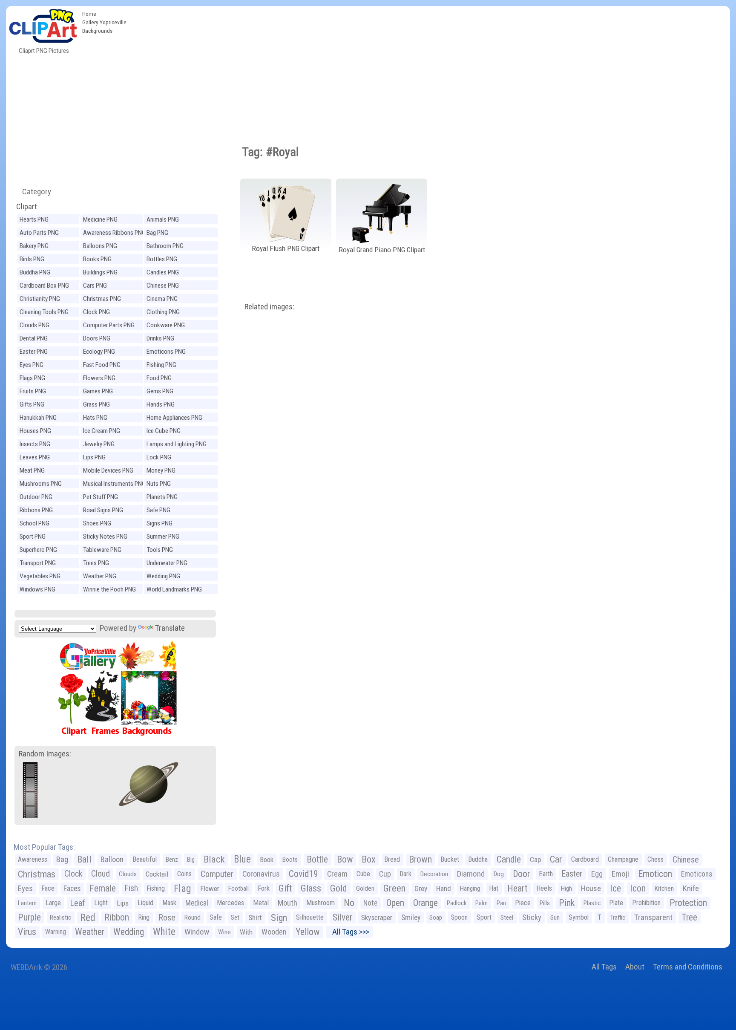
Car (556, 859)
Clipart (26, 206)
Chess (655, 859)
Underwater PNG (167, 563)
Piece (523, 903)
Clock (73, 874)
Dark (405, 874)
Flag (182, 888)
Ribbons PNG (36, 510)
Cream (337, 873)
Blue (242, 859)
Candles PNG (163, 272)
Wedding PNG (163, 576)
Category (33, 191)
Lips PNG (94, 457)
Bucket (450, 859)
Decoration (434, 874)
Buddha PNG (35, 272)
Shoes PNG (97, 523)
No (349, 902)
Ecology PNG (99, 351)
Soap (435, 917)
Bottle (317, 859)
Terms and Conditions (687, 967)
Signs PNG (159, 523)
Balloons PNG (100, 246)
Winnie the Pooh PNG (109, 589)
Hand (443, 888)
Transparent (653, 917)
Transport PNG (38, 563)
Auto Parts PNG (39, 233)
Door (521, 873)
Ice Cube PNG (164, 431)
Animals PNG (163, 219)
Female (102, 888)
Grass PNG (96, 404)
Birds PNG (32, 259)
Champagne (623, 859)
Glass (311, 888)
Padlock (456, 903)
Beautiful (144, 859)
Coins (184, 874)
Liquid (145, 903)
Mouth (287, 902)
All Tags (604, 967)
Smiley (410, 917)
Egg (597, 874)
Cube (363, 874)
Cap (535, 859)
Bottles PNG (162, 259)
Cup (385, 873)
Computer (217, 874)
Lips (123, 903)
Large (53, 903)
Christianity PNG (40, 299)
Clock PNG (96, 312)
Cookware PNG (166, 325)
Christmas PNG (102, 299)
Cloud (100, 874)
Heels (544, 888)
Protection (688, 902)
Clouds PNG (34, 325)
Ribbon (116, 917)
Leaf (77, 903)
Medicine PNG (100, 219)
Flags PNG (32, 378)
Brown (420, 859)
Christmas (36, 874)
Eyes (25, 888)
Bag (62, 859)
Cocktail (157, 874)
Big (191, 859)
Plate (616, 903)
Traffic (617, 917)
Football (238, 888)
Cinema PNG (162, 299)
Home (89, 13)
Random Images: (45, 754)
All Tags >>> (349, 932)
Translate (170, 628)
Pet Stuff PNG (100, 497)
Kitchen (664, 888)
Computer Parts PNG (109, 325)
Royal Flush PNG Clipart (285, 248)
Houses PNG (35, 431)
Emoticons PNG (166, 351)
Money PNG (161, 470)
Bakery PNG (34, 246)
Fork (264, 888)
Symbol (579, 917)
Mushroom (320, 903)
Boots (290, 859)
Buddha (478, 859)
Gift (285, 888)
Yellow (308, 931)
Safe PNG (158, 510)
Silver (342, 917)
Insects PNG (35, 444)
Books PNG (97, 259)
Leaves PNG (35, 457)
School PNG (34, 523)
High (566, 888)
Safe (216, 917)
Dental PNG (34, 338)
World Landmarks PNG (174, 589)
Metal (261, 903)
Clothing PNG (163, 312)
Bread (392, 859)
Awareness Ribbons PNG (114, 233)
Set (235, 917)
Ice (615, 888)
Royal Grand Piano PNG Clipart (382, 249)
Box (369, 859)
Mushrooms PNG (41, 484)
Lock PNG (159, 457)
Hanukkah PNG (38, 417)
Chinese (686, 859)
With (246, 932)
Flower (209, 888)
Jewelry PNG (99, 444)
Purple (29, 917)
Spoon (459, 917)
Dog (499, 874)
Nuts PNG (159, 484)
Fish (131, 888)
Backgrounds (97, 30)
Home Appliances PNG (174, 417)
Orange (425, 902)
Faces (71, 888)
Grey (420, 888)
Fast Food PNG (102, 365)
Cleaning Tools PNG (44, 312)
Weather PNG (99, 576)
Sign (279, 917)
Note (370, 903)
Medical (196, 903)
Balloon (112, 859)
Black (214, 859)
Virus (27, 931)
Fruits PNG (33, 391)
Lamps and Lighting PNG (177, 444)
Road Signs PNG (103, 510)
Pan (501, 903)
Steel (506, 917)
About (634, 967)
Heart (517, 888)
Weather (89, 931)
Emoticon (655, 873)
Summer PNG (163, 536)
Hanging (470, 888)
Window (196, 932)
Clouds (128, 874)
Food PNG (159, 378)
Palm (481, 903)
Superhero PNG (38, 550)
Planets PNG (162, 497)
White (164, 932)
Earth (546, 874)
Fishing (156, 888)
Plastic (592, 903)
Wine (224, 932)
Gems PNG (160, 391)
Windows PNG (37, 589)
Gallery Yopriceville (104, 22)
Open (395, 902)
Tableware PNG (102, 550)
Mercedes (230, 903)
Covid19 (303, 873)
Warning (55, 932)
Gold (338, 888)
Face (48, 888)
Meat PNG (32, 470)
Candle (509, 859)
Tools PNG (160, 550)
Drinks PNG (160, 338)
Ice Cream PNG (101, 431)
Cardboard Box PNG (44, 285)
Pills (545, 903)
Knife (691, 888)
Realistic (60, 917)
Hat (493, 888)
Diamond (471, 874)
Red (87, 917)
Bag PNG (157, 233)
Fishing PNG (161, 365)
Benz (172, 859)
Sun (555, 917)
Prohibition (646, 903)
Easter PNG (34, 351)
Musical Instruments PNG (114, 484)
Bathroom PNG (165, 246)
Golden (365, 888)
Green (394, 888)
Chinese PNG (163, 285)
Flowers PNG (99, 378)
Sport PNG (33, 536)
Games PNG (98, 391)
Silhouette (310, 917)
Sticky (531, 917)
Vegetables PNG (40, 576)
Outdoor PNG (36, 497)
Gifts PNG (32, 404)
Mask (169, 903)
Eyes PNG (31, 365)
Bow (345, 859)
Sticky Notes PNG (105, 536)
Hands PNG (161, 404)
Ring (144, 917)
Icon (638, 888)
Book (266, 859)
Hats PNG (95, 417)
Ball (84, 859)
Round (192, 917)
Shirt (255, 917)
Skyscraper (376, 917)
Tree (689, 917)
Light (101, 903)
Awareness (32, 859)
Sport (484, 917)
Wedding (128, 931)
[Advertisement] (430, 70)
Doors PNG (96, 338)
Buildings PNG (100, 272)
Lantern (27, 903)
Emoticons (696, 874)
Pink (567, 902)
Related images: (269, 307)
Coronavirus (261, 874)
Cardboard (585, 859)
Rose (166, 917)
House (591, 888)
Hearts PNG (34, 219)
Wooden (274, 931)
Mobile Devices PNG (108, 470)
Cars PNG (95, 285)
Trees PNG (96, 563)
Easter (572, 874)
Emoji (620, 874)
